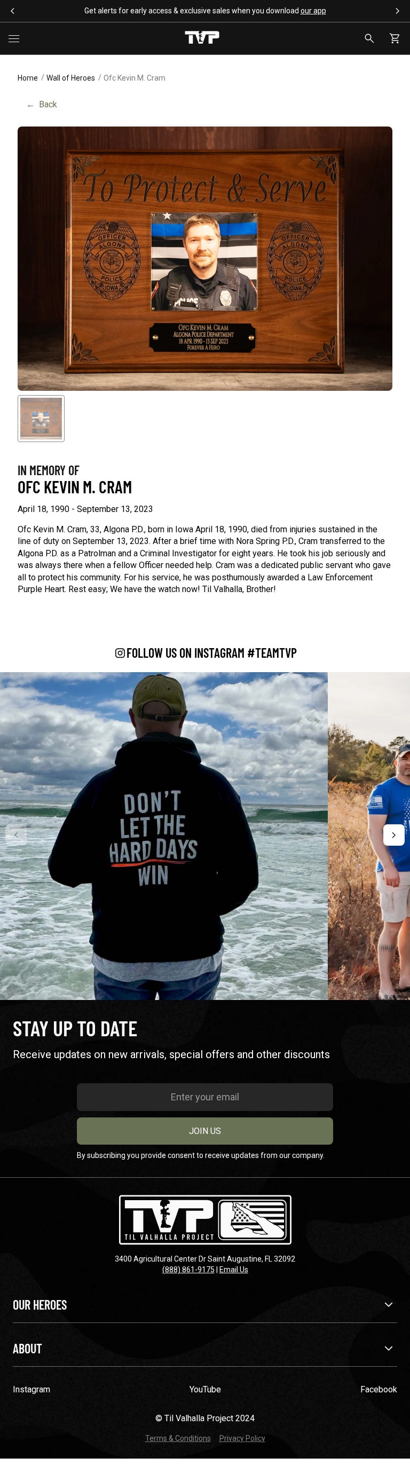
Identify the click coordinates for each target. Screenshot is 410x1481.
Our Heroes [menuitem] (40, 1304)
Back (41, 104)
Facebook (378, 1389)
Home (28, 78)
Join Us (205, 1131)
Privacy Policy (242, 1438)
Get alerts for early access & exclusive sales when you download (205, 10)
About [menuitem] (27, 1348)
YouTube (205, 1389)
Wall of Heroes (70, 78)
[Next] (394, 835)
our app (313, 10)
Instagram (31, 1389)
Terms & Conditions (178, 1438)
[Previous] (16, 835)
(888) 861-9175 (188, 1269)
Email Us (233, 1269)
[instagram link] (164, 836)
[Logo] (202, 38)
